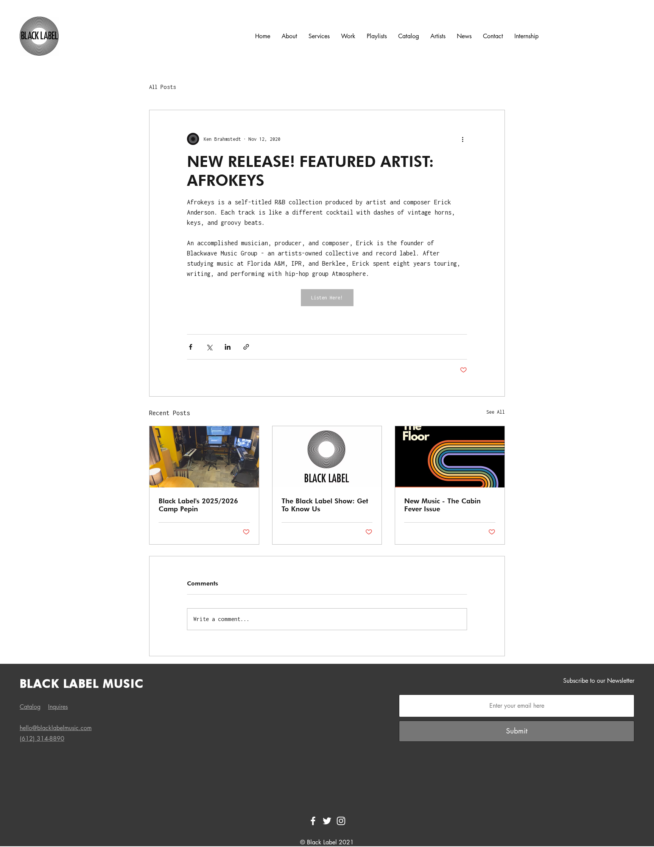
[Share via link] (246, 346)
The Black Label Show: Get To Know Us (325, 505)
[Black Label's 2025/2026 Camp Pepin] (204, 456)
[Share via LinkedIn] (227, 346)
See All (495, 412)
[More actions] (462, 138)
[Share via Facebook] (190, 346)
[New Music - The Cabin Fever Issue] (450, 456)
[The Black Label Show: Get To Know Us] (327, 456)
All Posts (162, 87)
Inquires (58, 707)
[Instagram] (341, 821)
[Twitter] (327, 821)
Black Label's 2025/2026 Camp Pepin (198, 505)
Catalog (30, 707)
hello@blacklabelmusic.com (56, 728)
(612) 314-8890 (42, 739)
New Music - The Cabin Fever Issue (442, 505)
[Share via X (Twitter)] (209, 346)
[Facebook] (313, 821)
